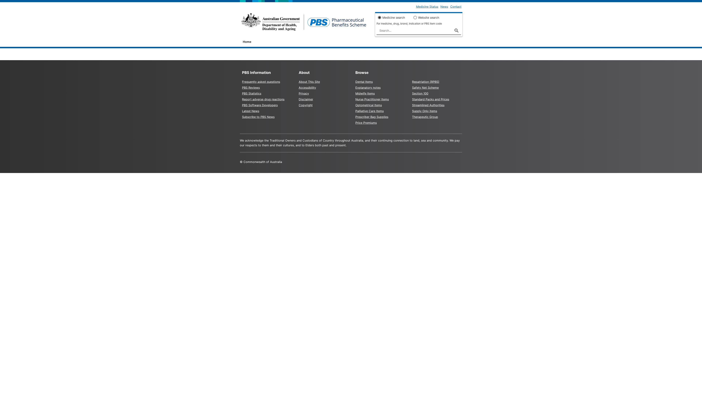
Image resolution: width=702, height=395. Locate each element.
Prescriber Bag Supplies (371, 117)
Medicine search (393, 17)
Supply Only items (424, 111)
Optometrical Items (368, 105)
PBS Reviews (251, 87)
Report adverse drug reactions (263, 99)
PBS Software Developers (260, 105)
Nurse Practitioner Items (372, 99)
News (444, 6)
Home (247, 42)
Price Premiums (366, 123)
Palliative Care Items (369, 111)
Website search (428, 17)
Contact (455, 6)
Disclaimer (306, 99)
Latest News (250, 111)
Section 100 (420, 93)
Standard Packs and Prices (430, 99)
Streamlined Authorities (428, 105)
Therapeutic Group (425, 117)
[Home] (304, 23)
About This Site (309, 82)
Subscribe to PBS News (258, 117)
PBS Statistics (251, 93)
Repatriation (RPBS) (425, 82)
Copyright (306, 105)
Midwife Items (365, 93)
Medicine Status (427, 6)
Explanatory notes (368, 87)
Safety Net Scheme (425, 87)
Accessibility (307, 87)
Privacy (304, 93)
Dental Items (364, 82)
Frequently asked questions (261, 82)
